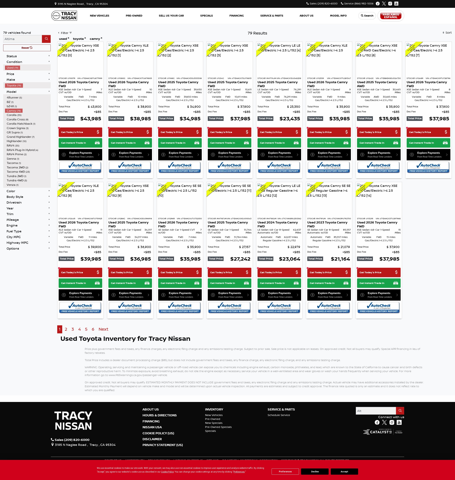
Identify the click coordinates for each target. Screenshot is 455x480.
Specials (210, 431)
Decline (315, 471)
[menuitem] (28, 67)
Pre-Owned (212, 419)
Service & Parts (281, 409)
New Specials (214, 423)
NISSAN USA (152, 427)
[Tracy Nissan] (64, 15)
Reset (26, 48)
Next (103, 329)
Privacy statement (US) (163, 445)
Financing (151, 421)
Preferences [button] (239, 472)
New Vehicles (214, 415)
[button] (99, 15)
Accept (344, 471)
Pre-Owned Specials (218, 427)
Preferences (285, 471)
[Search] (46, 39)
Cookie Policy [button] (167, 472)
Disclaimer (152, 439)
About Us (151, 409)
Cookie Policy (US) (158, 433)
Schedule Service (279, 415)
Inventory (214, 409)
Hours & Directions (160, 415)
